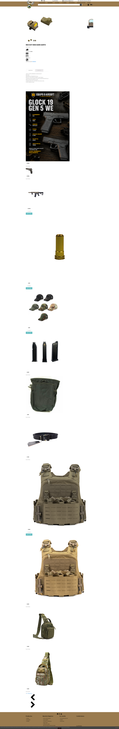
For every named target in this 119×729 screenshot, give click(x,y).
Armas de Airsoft (42, 2)
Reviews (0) (39, 70)
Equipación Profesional (81, 2)
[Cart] (91, 5)
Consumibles (64, 2)
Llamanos (34, 61)
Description (31, 70)
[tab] (30, 70)
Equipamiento (50, 2)
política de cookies (56, 727)
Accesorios (57, 2)
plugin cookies (117, 727)
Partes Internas (72, 2)
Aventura (89, 2)
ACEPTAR (59, 728)
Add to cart (29, 213)
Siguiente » (30, 693)
